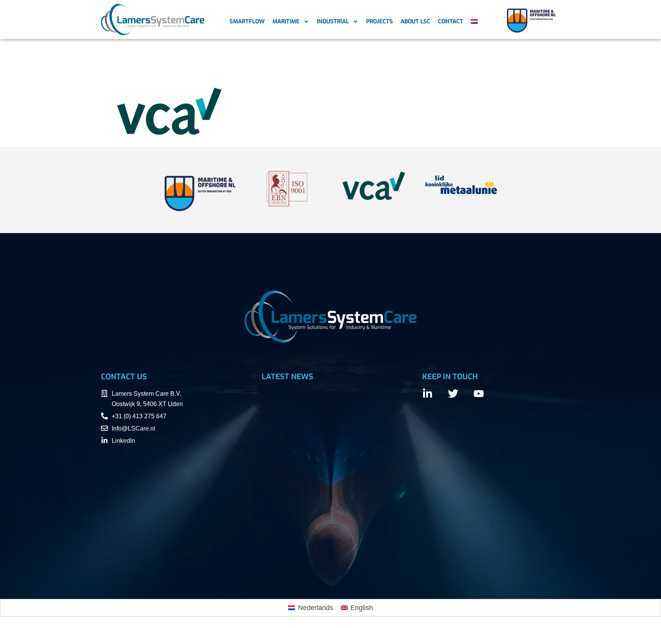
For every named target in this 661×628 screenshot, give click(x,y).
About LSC (415, 21)
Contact (450, 21)
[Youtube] (479, 393)
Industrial (333, 21)
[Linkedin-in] (427, 393)
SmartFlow (247, 21)
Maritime (286, 21)
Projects (379, 21)
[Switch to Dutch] (474, 21)
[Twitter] (453, 393)
